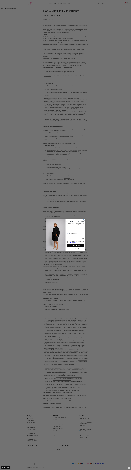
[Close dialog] (84, 220)
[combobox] (68, 233)
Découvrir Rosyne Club (75, 248)
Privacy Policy (71, 242)
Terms (75, 242)
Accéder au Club (75, 245)
